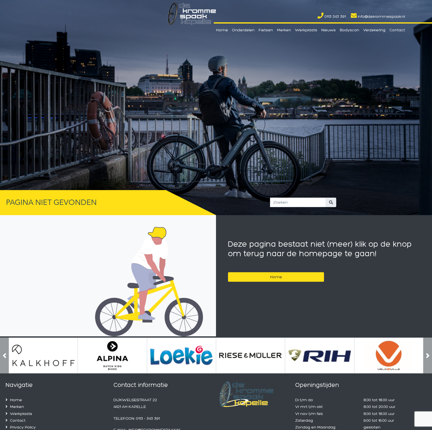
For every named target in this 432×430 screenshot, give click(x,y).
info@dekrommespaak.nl (381, 16)
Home (222, 30)
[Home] (276, 270)
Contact (397, 30)
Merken (284, 30)
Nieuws (328, 30)
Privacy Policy (23, 427)
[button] (4, 355)
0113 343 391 (335, 16)
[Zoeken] (331, 202)
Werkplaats (306, 30)
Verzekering (374, 30)
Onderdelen (243, 30)
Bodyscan (349, 30)
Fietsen (265, 30)
